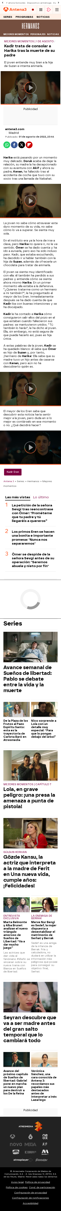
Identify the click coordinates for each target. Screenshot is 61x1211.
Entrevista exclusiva (11, 917)
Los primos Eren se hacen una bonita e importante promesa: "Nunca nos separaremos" (33, 537)
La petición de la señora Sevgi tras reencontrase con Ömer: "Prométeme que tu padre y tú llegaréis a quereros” (32, 513)
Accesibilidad (30, 1203)
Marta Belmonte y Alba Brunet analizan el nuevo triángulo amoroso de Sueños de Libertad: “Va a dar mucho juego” (15, 935)
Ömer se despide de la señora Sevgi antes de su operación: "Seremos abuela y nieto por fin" (33, 560)
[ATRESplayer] (49, 10)
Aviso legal (17, 1182)
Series (7, 17)
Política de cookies (17, 1187)
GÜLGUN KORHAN (15, 852)
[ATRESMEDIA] (30, 1126)
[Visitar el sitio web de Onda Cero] (16, 1152)
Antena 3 (8, 481)
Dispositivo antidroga (39, 3)
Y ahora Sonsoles (15, 3)
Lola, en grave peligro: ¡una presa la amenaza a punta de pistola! (29, 797)
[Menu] (57, 10)
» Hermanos (32, 481)
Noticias (43, 17)
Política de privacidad (37, 1182)
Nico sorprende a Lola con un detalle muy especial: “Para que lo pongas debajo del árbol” (43, 728)
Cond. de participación (42, 1187)
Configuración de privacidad (30, 1192)
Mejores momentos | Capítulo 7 (27, 784)
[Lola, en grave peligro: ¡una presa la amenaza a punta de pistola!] (30, 765)
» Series (19, 481)
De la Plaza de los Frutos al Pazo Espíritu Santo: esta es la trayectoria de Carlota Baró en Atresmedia (15, 730)
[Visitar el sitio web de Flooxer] (41, 1160)
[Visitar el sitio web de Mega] (30, 1144)
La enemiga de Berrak (41, 917)
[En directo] (33, 10)
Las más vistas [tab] (17, 497)
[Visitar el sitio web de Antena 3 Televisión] (16, 1136)
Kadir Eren (13, 472)
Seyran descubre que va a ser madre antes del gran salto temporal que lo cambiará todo (29, 1029)
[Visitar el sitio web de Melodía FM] (45, 1152)
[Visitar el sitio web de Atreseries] (45, 1144)
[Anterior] (2, 3)
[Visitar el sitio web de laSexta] (30, 1136)
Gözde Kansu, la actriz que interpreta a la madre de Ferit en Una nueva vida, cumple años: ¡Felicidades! (29, 871)
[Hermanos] (30, 29)
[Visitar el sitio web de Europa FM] (30, 1152)
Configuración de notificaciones (30, 1198)
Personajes (37, 34)
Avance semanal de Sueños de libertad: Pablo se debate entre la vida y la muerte (27, 679)
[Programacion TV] (41, 10)
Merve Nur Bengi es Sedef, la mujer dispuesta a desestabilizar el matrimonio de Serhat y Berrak (43, 930)
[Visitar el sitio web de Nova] (16, 1144)
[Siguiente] (58, 3)
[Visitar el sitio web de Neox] (45, 1136)
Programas (24, 17)
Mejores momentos (16, 34)
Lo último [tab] (41, 497)
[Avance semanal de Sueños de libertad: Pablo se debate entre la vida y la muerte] (30, 647)
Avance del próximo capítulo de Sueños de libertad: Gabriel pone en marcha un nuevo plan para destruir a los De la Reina (15, 1082)
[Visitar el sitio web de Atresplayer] (23, 1160)
